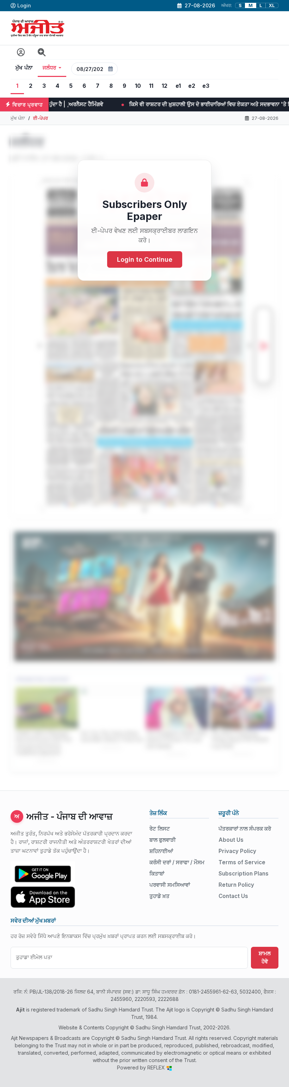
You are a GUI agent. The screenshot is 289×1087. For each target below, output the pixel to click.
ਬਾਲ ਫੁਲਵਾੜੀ (162, 840)
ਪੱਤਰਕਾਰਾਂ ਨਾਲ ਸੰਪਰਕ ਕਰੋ (245, 828)
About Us (231, 840)
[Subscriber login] (21, 52)
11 (151, 86)
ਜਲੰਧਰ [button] (49, 68)
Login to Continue (144, 259)
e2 (191, 86)
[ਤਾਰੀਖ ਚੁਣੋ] (110, 68)
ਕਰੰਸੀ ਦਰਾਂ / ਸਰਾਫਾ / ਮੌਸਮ (176, 862)
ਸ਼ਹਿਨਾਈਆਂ (161, 851)
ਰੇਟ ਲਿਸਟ (159, 828)
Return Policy (236, 884)
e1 (178, 86)
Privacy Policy (237, 851)
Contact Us (233, 896)
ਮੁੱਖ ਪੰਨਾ (24, 68)
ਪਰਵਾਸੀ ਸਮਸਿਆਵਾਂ (169, 884)
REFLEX (156, 1067)
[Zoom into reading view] (41, 52)
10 (138, 86)
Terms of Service (242, 862)
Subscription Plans (244, 873)
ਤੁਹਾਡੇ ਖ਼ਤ (159, 896)
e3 (205, 86)
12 (164, 86)
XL (272, 5)
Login (24, 5)
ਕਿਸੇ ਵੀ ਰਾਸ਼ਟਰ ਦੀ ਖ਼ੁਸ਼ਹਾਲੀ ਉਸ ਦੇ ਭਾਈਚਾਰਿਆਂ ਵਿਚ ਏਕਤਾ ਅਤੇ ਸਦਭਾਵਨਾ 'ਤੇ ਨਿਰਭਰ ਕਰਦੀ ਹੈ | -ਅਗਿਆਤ (128, 104)
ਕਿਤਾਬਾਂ (156, 873)
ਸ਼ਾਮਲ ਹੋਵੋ (265, 957)
